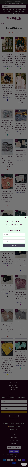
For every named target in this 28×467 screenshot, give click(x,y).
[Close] (25, 217)
